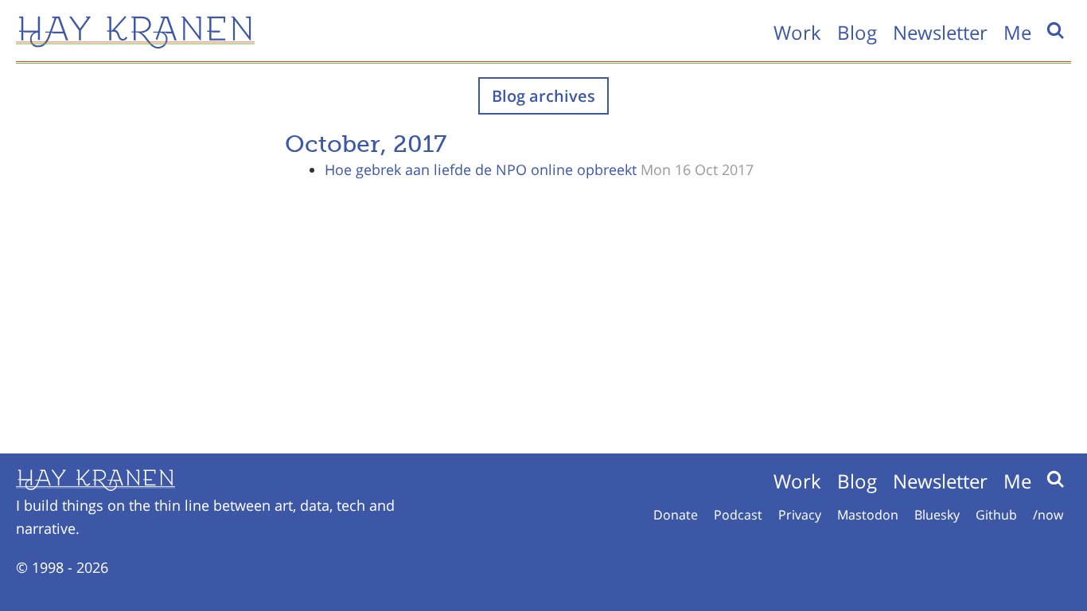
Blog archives (543, 96)
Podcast (738, 514)
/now (1048, 514)
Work (797, 32)
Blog (857, 32)
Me (1017, 32)
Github (996, 514)
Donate (675, 514)
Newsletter (940, 32)
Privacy (799, 514)
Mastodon (867, 514)
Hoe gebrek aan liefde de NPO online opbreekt (481, 169)
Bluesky (937, 514)
